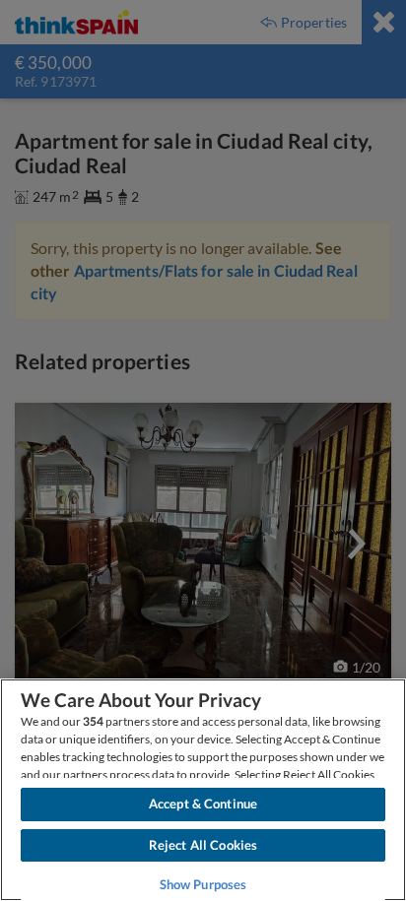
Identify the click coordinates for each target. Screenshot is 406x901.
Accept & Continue (203, 803)
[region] (203, 789)
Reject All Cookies (203, 845)
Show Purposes (203, 884)
